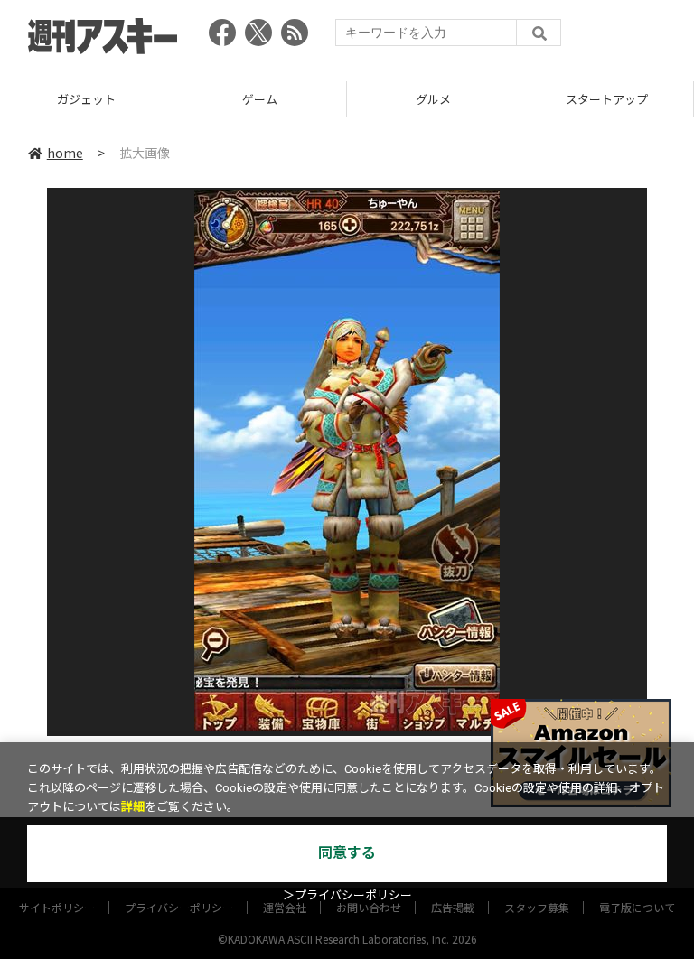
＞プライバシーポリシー (347, 895)
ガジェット (86, 98)
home (65, 153)
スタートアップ (607, 98)
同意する (347, 852)
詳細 (133, 807)
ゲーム (259, 98)
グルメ (433, 98)
